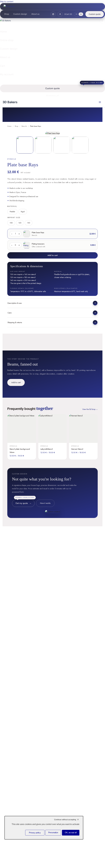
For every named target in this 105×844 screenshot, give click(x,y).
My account (7, 74)
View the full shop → (90, 409)
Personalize (53, 833)
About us (35, 14)
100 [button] (11, 223)
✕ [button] (102, 21)
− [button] (11, 233)
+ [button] (19, 233)
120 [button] (19, 223)
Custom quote (95, 14)
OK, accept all (71, 833)
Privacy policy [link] (35, 833)
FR (76, 14)
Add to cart (53, 255)
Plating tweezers (38, 243)
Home (3, 31)
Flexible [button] (12, 211)
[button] (52, 303)
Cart (2, 65)
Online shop (7, 40)
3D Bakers (10, 102)
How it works (45, 503)
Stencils (24, 126)
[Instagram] (53, 14)
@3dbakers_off (52, 95)
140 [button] (28, 223)
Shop (6, 14)
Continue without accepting (65, 819)
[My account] (60, 14)
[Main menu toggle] (99, 102)
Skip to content (6, 1)
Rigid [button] (23, 211)
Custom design (20, 14)
